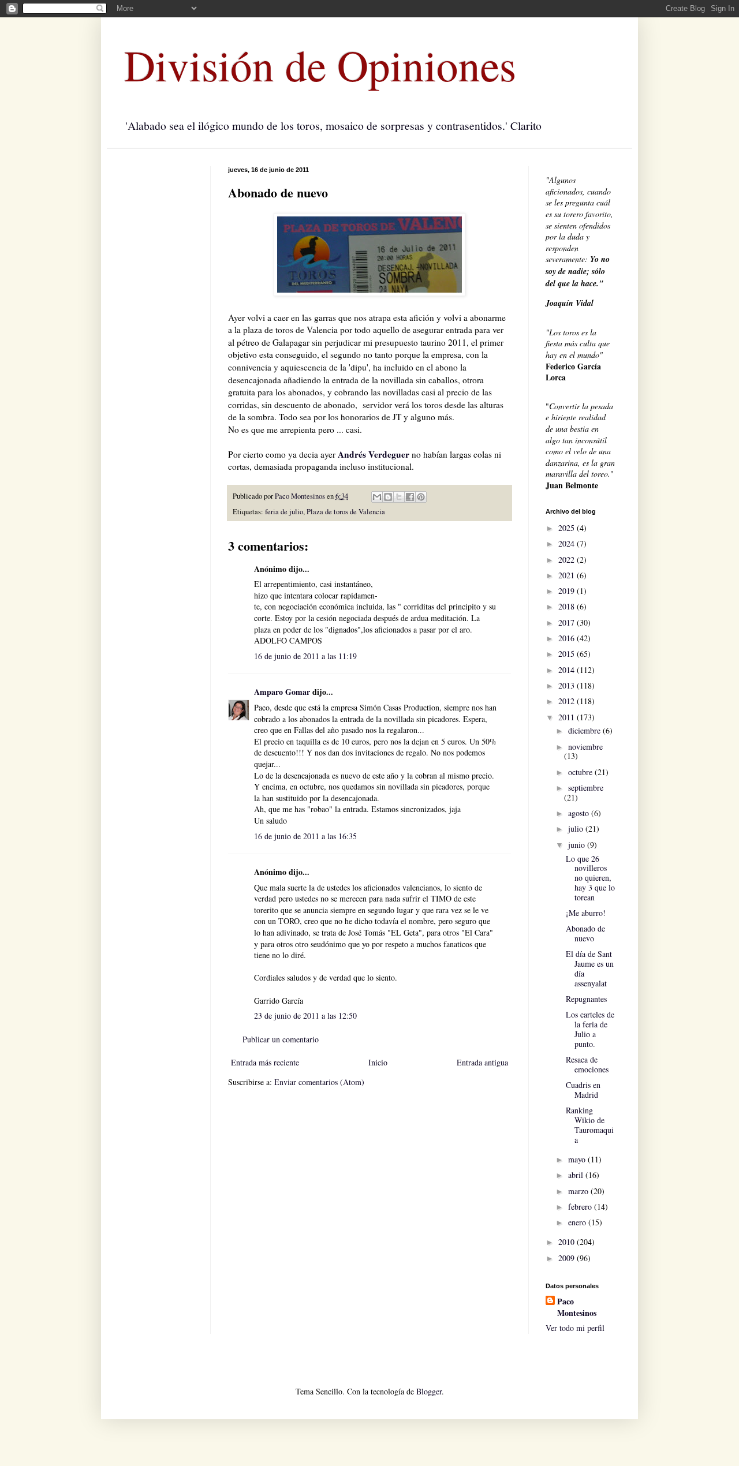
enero (578, 1222)
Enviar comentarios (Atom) (319, 1081)
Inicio (377, 1062)
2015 (567, 653)
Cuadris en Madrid (583, 1089)
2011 (567, 717)
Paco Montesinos (576, 1307)
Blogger (429, 1391)
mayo (578, 1159)
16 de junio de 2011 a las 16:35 (305, 836)
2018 (567, 606)
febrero (581, 1206)
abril (576, 1174)
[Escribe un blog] (388, 497)
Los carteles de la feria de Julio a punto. (590, 1029)
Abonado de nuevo (585, 933)
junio (577, 844)
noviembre (585, 746)
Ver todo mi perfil (575, 1327)
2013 (567, 685)
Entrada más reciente (265, 1062)
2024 (567, 543)
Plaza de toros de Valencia (346, 512)
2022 (567, 559)
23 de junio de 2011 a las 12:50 (305, 1015)
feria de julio (284, 512)
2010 (567, 1241)
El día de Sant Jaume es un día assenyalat (590, 968)
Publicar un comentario (280, 1039)
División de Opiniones (320, 65)
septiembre (585, 787)
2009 (567, 1257)
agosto (579, 812)
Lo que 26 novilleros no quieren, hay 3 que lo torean (590, 878)
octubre (581, 771)
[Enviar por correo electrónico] (377, 497)
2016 (567, 638)
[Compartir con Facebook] (410, 497)
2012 (567, 700)
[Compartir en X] (399, 497)
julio (576, 828)
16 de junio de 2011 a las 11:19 (305, 655)
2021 (567, 575)
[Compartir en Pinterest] (421, 497)
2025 (567, 527)
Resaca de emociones (587, 1064)
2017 (567, 622)
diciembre (585, 730)
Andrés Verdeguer (373, 454)
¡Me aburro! (586, 912)
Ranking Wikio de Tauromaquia (590, 1125)
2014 (567, 669)
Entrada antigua (482, 1062)
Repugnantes (586, 998)
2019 (567, 590)
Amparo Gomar (282, 692)
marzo (579, 1190)
